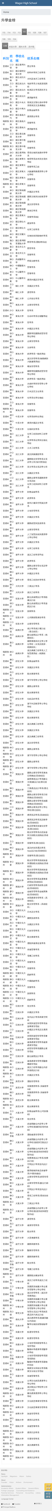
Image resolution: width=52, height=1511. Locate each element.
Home (6, 12)
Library (38, 1493)
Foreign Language (7, 1491)
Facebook (6, 1504)
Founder (4, 1482)
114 (8, 32)
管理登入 (39, 1503)
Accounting (29, 1493)
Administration (6, 1486)
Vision (11, 1482)
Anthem (18, 1482)
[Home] (26, 3)
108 (39, 32)
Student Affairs (21, 1488)
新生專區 (4, 1470)
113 (14, 32)
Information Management (10, 1495)
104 (14, 39)
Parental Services (7, 1493)
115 (3, 32)
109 (34, 32)
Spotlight (4, 1476)
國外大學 (22, 46)
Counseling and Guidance (25, 1491)
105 (9, 39)
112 (19, 32)
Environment (28, 1482)
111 (24, 32)
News (3, 1474)
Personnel (19, 1493)
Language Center (7, 1499)
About (3, 1480)
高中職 (31, 46)
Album (21, 1476)
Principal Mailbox (9, 1507)
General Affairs (33, 1488)
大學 (5, 46)
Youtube (17, 1504)
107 (45, 32)
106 (3, 39)
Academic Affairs (7, 1488)
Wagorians (13, 1476)
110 (29, 32)
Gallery (28, 1476)
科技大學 (13, 46)
